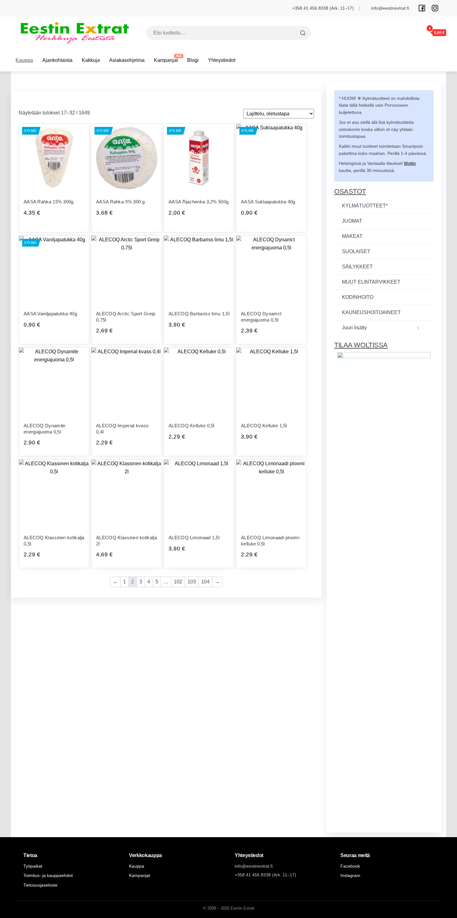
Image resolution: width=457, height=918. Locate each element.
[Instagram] (435, 8)
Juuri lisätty (380, 327)
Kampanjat (166, 60)
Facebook (350, 866)
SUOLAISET (356, 251)
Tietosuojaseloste (40, 885)
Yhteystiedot (221, 60)
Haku (302, 33)
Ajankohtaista (57, 60)
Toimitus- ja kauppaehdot (48, 875)
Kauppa (24, 60)
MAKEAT (352, 236)
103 (191, 581)
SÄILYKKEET (357, 266)
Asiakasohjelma (127, 60)
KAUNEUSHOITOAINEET (371, 312)
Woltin (410, 163)
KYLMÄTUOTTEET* (365, 205)
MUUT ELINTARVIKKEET (371, 282)
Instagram (350, 875)
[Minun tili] (411, 32)
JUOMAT (352, 221)
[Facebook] (422, 8)
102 (178, 581)
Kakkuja (91, 60)
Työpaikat (32, 866)
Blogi (193, 60)
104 (205, 581)
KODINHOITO (357, 297)
